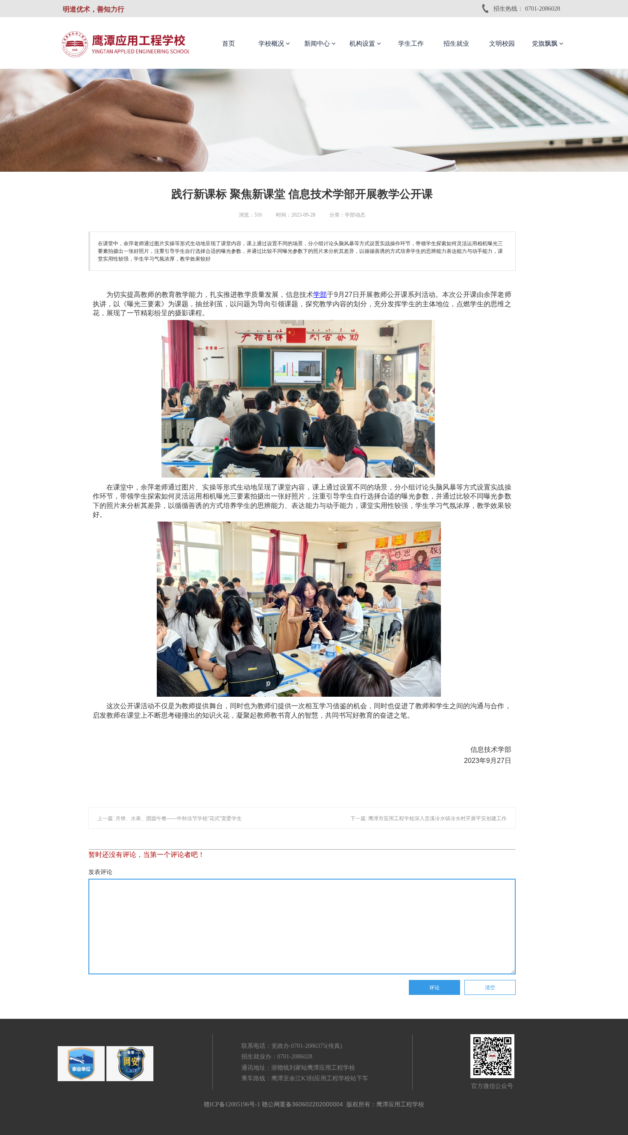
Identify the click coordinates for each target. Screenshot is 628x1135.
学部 (320, 294)
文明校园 (502, 43)
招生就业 (456, 43)
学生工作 (411, 43)
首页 (228, 43)
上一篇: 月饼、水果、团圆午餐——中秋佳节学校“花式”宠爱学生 (169, 818)
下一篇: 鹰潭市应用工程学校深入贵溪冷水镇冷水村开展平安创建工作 (428, 818)
